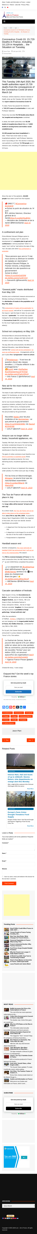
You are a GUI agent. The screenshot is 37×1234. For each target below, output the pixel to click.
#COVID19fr (9, 426)
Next (29, 740)
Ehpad (14, 716)
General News (7, 53)
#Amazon (9, 478)
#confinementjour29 (13, 372)
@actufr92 (9, 485)
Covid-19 (29, 713)
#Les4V (10, 369)
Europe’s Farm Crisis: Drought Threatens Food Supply (18, 814)
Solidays (13, 619)
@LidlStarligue (28, 567)
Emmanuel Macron (26, 716)
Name (4, 853)
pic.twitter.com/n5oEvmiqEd (16, 657)
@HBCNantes (10, 572)
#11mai (25, 372)
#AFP (31, 655)
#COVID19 (9, 206)
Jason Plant (7, 51)
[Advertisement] (18, 171)
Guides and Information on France (15, 2)
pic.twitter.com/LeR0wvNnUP (17, 579)
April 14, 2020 (26, 429)
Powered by (14, 697)
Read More (30, 788)
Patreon (12, 4)
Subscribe (18, 691)
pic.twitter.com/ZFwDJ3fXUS (17, 374)
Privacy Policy (25, 4)
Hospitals (23, 719)
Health (14, 719)
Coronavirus (19, 713)
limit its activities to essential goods (14, 456)
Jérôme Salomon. (9, 723)
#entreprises (23, 419)
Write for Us (5, 4)
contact (28, 2)
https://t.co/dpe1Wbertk (14, 483)
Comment (5, 843)
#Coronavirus (20, 204)
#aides (16, 417)
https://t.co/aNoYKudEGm (20, 218)
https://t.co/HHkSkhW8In (15, 424)
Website (4, 869)
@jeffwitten (23, 369)
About (3, 2)
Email (4, 861)
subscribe (17, 4)
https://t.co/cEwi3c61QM (16, 275)
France (6, 719)
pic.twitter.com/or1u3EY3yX (16, 278)
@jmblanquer (12, 360)
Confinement (7, 713)
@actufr (32, 424)
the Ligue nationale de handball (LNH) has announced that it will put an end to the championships (18, 550)
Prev (7, 740)
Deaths (6, 716)
